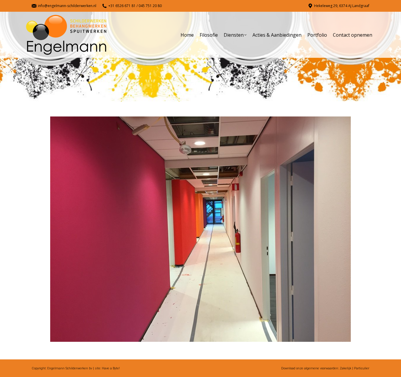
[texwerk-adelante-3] (200, 229)
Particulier (361, 368)
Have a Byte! (111, 368)
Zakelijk (345, 368)
